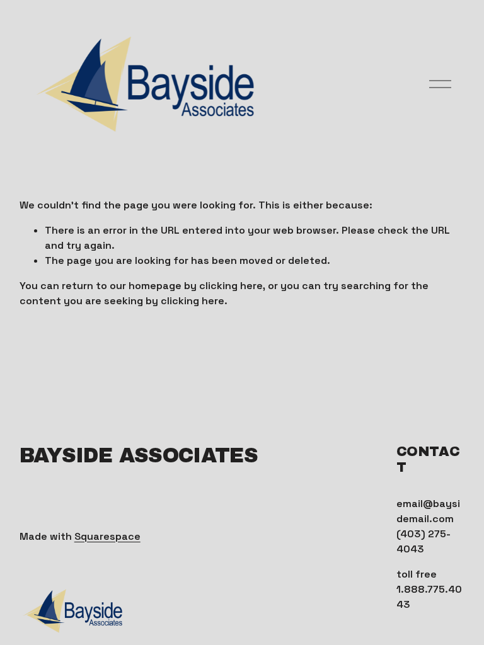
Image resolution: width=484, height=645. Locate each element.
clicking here (231, 285)
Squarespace (107, 536)
